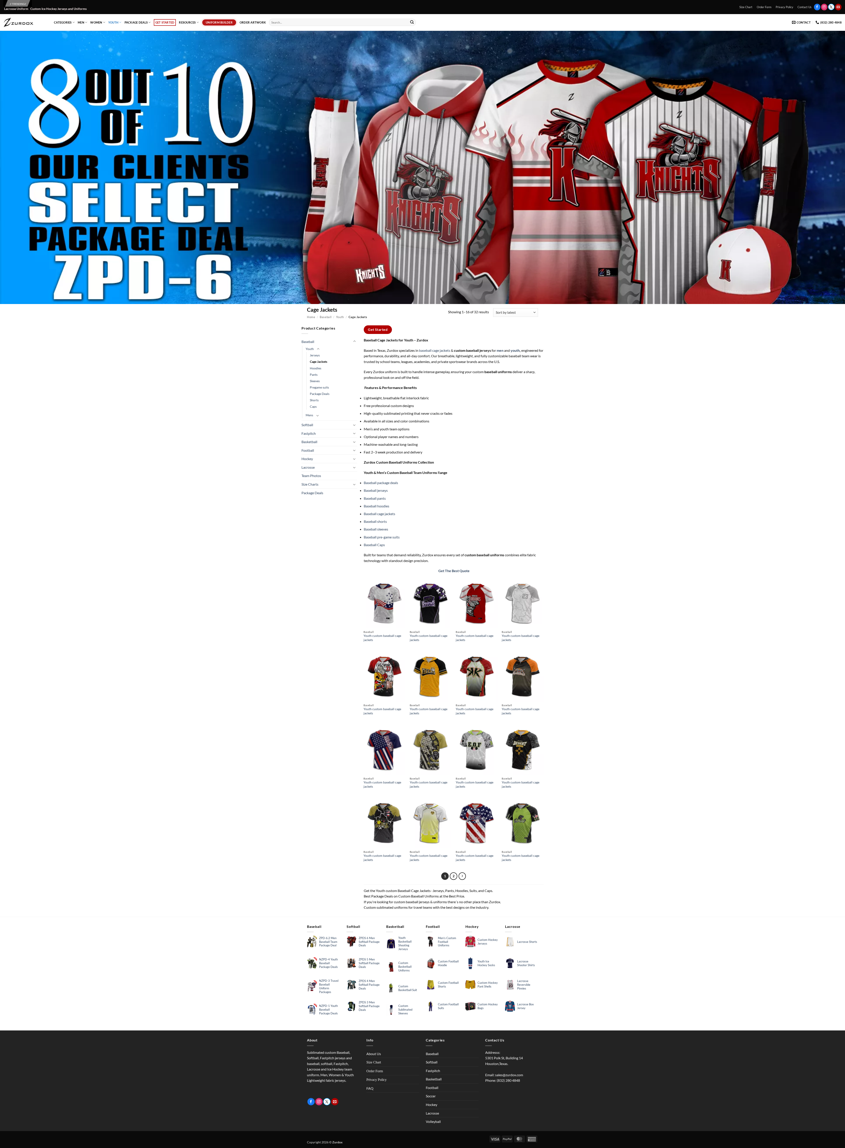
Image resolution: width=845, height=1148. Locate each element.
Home (311, 317)
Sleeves (315, 381)
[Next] (462, 876)
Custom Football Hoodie (448, 963)
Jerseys (315, 355)
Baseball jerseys (376, 490)
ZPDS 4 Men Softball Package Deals (369, 984)
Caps (313, 406)
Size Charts (309, 484)
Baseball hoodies (376, 506)
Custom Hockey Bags (488, 1006)
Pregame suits (319, 387)
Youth (113, 22)
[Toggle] (354, 341)
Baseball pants (375, 498)
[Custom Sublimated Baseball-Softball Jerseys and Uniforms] (25, 22)
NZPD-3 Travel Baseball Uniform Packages (328, 986)
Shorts (314, 400)
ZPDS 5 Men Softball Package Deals (369, 963)
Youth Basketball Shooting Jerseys (404, 943)
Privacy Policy (784, 7)
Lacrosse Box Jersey (525, 1006)
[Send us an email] (838, 7)
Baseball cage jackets (379, 514)
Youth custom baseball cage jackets (382, 638)
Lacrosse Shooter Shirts (526, 963)
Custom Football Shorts (448, 984)
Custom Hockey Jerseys (488, 941)
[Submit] (412, 22)
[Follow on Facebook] (817, 7)
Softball (307, 425)
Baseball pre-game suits (382, 537)
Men (81, 22)
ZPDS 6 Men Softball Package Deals (369, 941)
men (499, 350)
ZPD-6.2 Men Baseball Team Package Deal (328, 941)
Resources (187, 22)
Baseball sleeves (376, 529)
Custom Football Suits (448, 1006)
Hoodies (315, 368)
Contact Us (804, 7)
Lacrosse (308, 467)
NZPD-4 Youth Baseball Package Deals (328, 963)
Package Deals (136, 22)
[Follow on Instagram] (824, 7)
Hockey (307, 459)
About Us (373, 1054)
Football (307, 450)
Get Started (165, 22)
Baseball (325, 317)
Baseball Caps (374, 545)
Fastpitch (308, 433)
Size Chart (745, 7)
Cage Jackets (318, 361)
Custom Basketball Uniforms (404, 966)
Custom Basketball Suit (407, 988)
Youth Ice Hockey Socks (486, 963)
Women (96, 22)
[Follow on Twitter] (831, 7)
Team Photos (311, 476)
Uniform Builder (219, 22)
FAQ (369, 1088)
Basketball (309, 442)
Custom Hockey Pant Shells (488, 984)
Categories (63, 22)
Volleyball (433, 1121)
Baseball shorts (375, 521)
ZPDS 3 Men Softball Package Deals (369, 1006)
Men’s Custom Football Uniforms (447, 941)
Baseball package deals (381, 483)
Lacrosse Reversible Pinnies (523, 984)
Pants (314, 374)
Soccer (431, 1096)
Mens (309, 415)
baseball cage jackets (434, 350)
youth (515, 350)
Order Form (764, 7)
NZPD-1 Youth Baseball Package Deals (328, 1009)
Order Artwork (253, 22)
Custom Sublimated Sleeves (405, 1009)
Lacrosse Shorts (527, 941)
